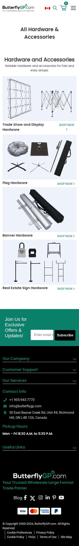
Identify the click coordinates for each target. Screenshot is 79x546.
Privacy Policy (45, 532)
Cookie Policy (15, 537)
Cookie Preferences (19, 532)
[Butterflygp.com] (39, 475)
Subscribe (65, 335)
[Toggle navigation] (73, 8)
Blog (17, 497)
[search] (55, 8)
